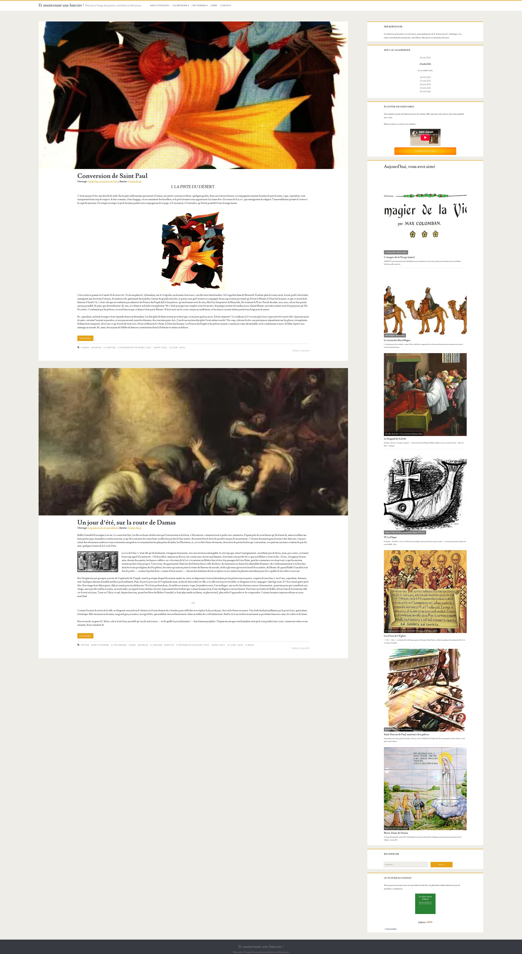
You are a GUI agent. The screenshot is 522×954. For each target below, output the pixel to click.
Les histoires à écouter (425, 151)
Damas (85, 347)
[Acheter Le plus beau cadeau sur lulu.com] (425, 904)
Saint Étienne (100, 645)
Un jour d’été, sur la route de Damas (193, 442)
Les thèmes (199, 5)
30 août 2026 (425, 91)
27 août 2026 (425, 80)
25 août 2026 (425, 64)
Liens (213, 5)
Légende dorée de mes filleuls (103, 527)
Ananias (96, 347)
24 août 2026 (425, 57)
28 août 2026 (425, 84)
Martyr (169, 645)
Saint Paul (160, 347)
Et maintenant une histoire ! (61, 5)
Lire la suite (86, 339)
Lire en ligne (391, 928)
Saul (182, 347)
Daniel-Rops (134, 181)
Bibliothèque (159, 5)
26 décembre (119, 645)
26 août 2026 (425, 77)
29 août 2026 (425, 87)
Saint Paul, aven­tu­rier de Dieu (103, 181)
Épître (85, 645)
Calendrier (179, 5)
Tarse (132, 645)
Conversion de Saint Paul (193, 95)
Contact (225, 5)
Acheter (421, 922)
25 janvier (109, 347)
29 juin (173, 347)
